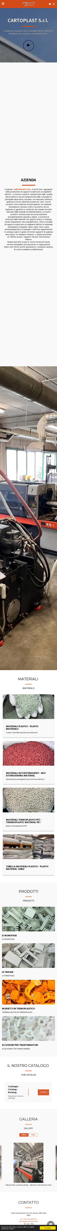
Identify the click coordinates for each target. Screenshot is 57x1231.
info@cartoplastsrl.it (30, 1220)
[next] (53, 1161)
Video (33, 1133)
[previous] (4, 1161)
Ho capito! (48, 1228)
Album (24, 1133)
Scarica (43, 1090)
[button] (3, 4)
